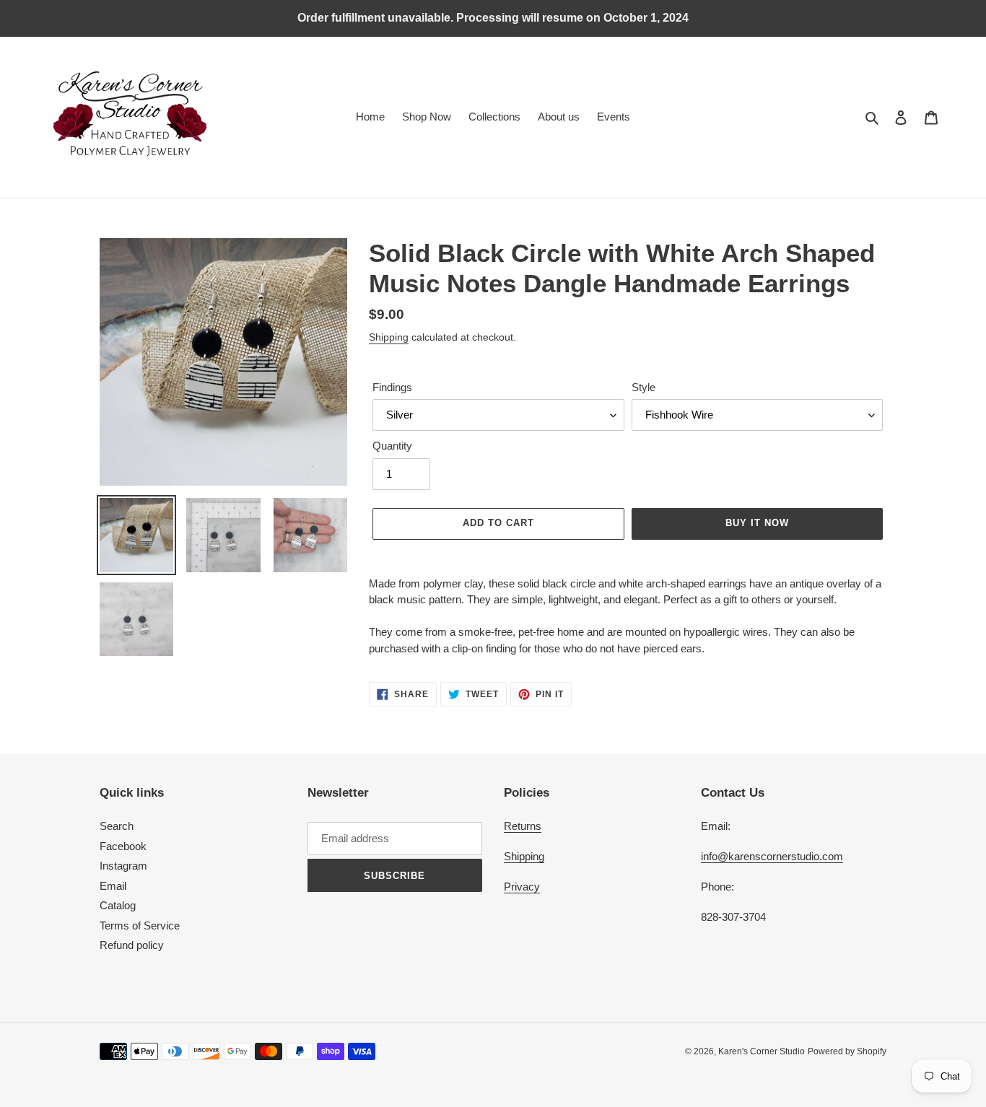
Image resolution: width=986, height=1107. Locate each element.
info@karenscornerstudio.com (772, 856)
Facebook (123, 846)
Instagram (123, 865)
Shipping (389, 337)
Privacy (522, 886)
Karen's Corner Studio (761, 1051)
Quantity (392, 445)
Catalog (118, 905)
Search (117, 826)
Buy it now (757, 522)
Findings (392, 387)
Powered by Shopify (847, 1051)
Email (113, 886)
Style (643, 387)
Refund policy (132, 945)
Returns (522, 826)
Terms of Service (140, 925)
